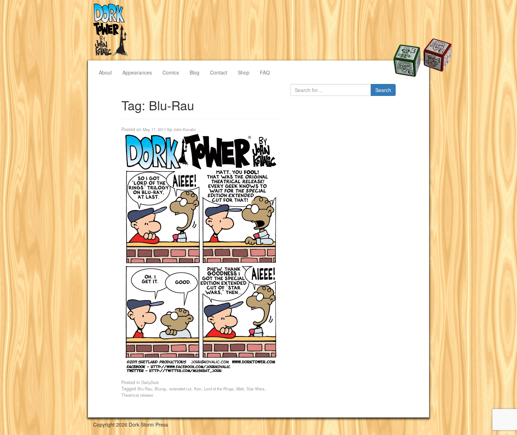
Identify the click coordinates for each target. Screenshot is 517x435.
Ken (197, 388)
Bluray (160, 388)
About (105, 72)
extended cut (180, 388)
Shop (243, 72)
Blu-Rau (145, 388)
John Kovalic (184, 129)
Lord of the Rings (219, 388)
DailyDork (150, 382)
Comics (170, 72)
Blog (194, 72)
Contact (218, 72)
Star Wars (255, 388)
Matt (240, 388)
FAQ (265, 72)
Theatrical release (137, 395)
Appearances (137, 72)
